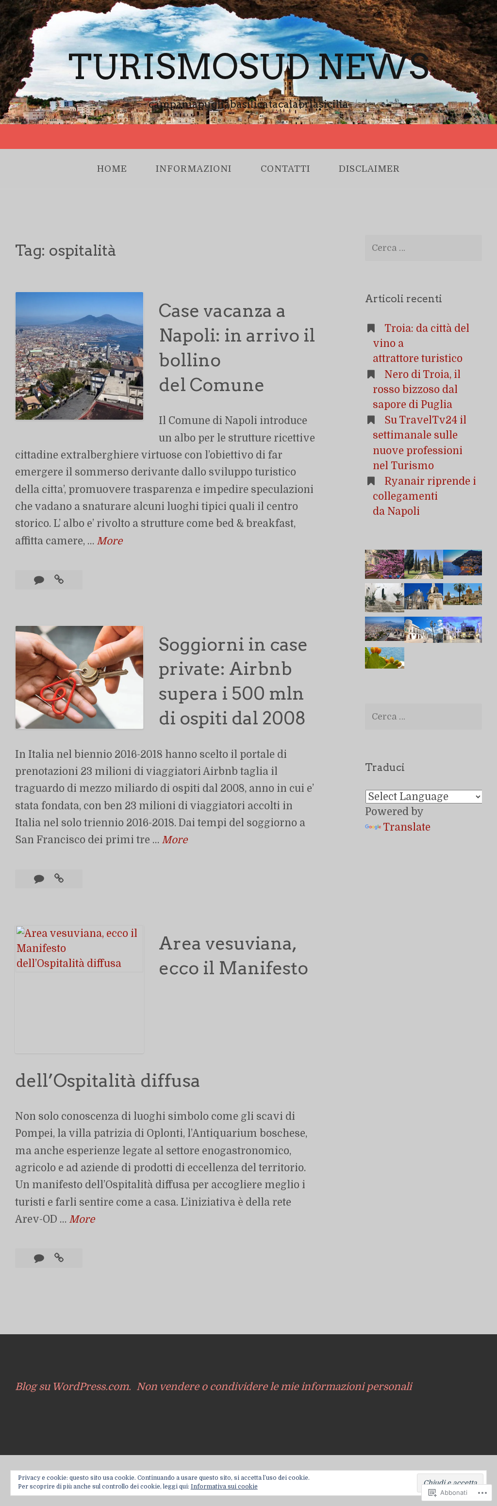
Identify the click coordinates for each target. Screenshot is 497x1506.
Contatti (285, 169)
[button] (384, 566)
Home (112, 169)
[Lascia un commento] (40, 580)
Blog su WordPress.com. (73, 1386)
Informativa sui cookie (224, 1486)
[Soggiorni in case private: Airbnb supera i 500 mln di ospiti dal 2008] (58, 878)
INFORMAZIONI (194, 169)
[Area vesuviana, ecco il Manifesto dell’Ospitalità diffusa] (58, 1258)
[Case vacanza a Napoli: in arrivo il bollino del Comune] (58, 580)
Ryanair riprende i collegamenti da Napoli (424, 496)
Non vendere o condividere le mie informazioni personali (274, 1386)
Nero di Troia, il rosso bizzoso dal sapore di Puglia (417, 389)
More (109, 542)
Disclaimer (369, 169)
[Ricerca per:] (423, 248)
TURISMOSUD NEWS (248, 67)
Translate (407, 827)
